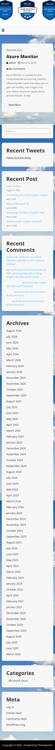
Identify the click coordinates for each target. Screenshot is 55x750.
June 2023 (12, 554)
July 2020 (11, 642)
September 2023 (16, 536)
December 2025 (16, 377)
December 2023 (16, 519)
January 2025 (14, 442)
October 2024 (14, 460)
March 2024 (13, 501)
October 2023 (14, 530)
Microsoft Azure (14, 50)
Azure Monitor (22, 56)
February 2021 (15, 601)
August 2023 (13, 542)
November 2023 (16, 525)
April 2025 (12, 425)
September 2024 (16, 466)
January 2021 (14, 607)
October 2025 (14, 389)
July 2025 (11, 407)
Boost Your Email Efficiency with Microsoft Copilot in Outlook (25, 260)
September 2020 (16, 630)
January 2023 (14, 583)
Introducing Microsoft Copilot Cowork (27, 195)
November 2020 (16, 619)
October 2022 (14, 589)
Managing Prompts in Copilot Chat (25, 212)
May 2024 (12, 489)
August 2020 (13, 636)
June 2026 (12, 342)
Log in (10, 707)
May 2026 (12, 348)
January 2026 (14, 372)
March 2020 (13, 654)
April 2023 (12, 566)
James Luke (12, 257)
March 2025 (13, 430)
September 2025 (16, 395)
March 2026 (13, 360)
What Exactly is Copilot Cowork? (23, 221)
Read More (15, 104)
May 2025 (12, 419)
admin (12, 62)
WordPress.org (15, 724)
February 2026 (15, 366)
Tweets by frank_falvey (18, 158)
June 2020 (12, 648)
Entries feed (13, 713)
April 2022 (12, 595)
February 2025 (15, 436)
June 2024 (12, 483)
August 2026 (13, 330)
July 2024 (11, 477)
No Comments (17, 68)
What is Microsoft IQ (17, 203)
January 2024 (14, 513)
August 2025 (13, 401)
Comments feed (16, 719)
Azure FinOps (13, 186)
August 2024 (13, 472)
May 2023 (12, 560)
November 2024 (16, 454)
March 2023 (13, 572)
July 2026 (11, 336)
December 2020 (16, 613)
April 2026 (12, 354)
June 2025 (12, 413)
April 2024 (12, 495)
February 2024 (15, 507)
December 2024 (16, 448)
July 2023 (11, 548)
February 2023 (15, 577)
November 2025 (16, 383)
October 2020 (14, 624)
